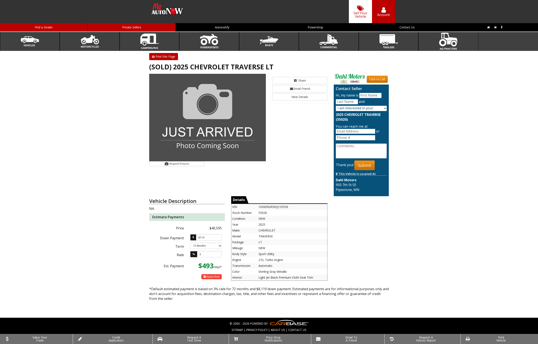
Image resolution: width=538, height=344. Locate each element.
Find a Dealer (44, 27)
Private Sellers (131, 27)
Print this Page (165, 56)
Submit (364, 165)
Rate (180, 255)
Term (179, 246)
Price (180, 228)
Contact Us (407, 27)
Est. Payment (174, 266)
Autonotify (222, 27)
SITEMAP (237, 330)
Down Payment (172, 238)
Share (301, 80)
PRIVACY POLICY (257, 330)
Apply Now (212, 276)
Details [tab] (239, 199)
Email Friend (301, 89)
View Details (299, 97)
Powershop (315, 27)
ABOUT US (278, 330)
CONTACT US (297, 330)
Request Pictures (179, 163)
